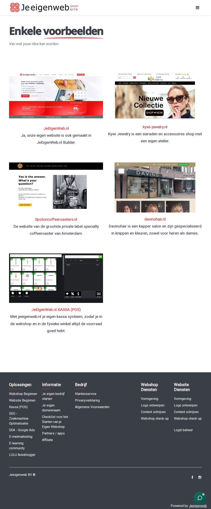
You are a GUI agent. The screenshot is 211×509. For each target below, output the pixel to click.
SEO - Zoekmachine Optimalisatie (18, 418)
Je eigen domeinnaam (51, 407)
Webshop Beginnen (23, 394)
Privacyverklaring (87, 400)
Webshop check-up (155, 418)
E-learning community (17, 445)
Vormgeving (149, 399)
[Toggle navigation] (197, 8)
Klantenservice (85, 394)
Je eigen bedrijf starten (53, 396)
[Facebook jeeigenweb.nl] (192, 477)
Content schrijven (153, 412)
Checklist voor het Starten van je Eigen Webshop (55, 422)
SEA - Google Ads (22, 430)
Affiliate (47, 440)
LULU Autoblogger (22, 455)
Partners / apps (53, 433)
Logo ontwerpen (152, 405)
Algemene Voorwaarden (92, 407)
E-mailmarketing (20, 437)
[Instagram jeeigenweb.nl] (200, 477)
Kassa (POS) (18, 407)
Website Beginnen (22, 400)
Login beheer (183, 430)
